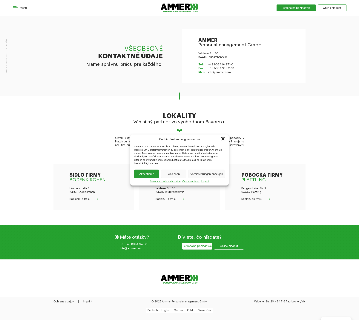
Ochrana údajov (191, 181)
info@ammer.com (219, 72)
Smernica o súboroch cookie (165, 181)
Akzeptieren (146, 173)
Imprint (205, 181)
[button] (223, 139)
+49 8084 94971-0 (220, 64)
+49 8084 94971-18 (221, 68)
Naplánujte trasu (80, 199)
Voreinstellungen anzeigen (206, 173)
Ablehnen (174, 173)
